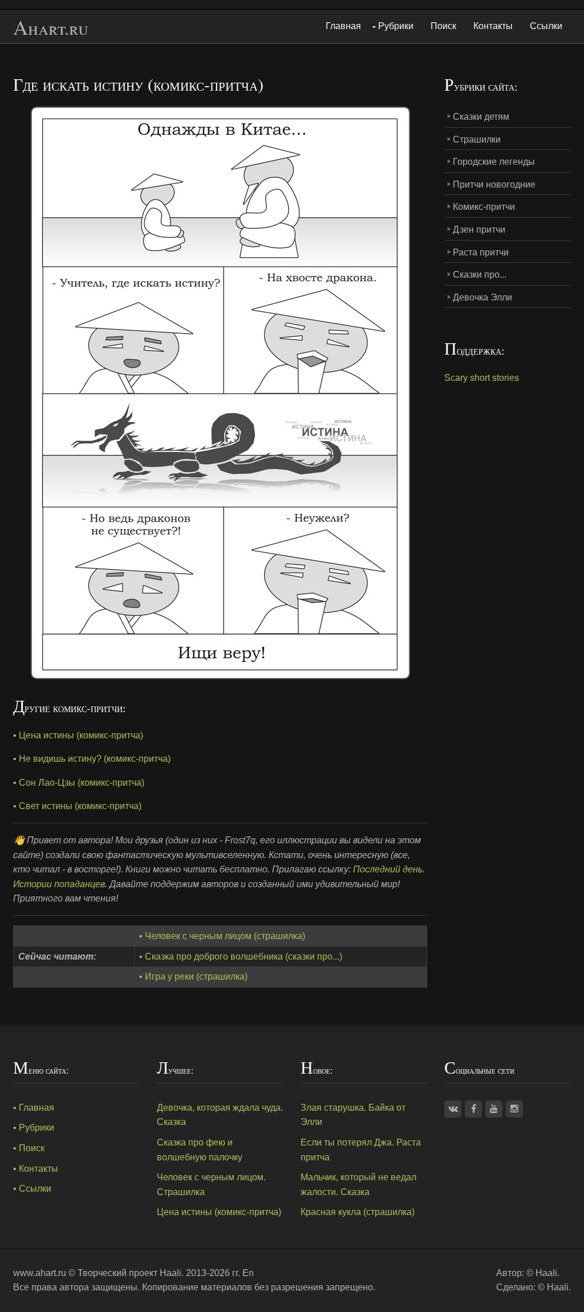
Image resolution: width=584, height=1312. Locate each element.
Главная (343, 26)
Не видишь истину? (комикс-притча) (95, 758)
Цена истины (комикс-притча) (81, 735)
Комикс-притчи (484, 207)
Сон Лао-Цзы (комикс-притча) (81, 782)
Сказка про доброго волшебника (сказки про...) (243, 956)
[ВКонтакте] (452, 1109)
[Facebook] (473, 1109)
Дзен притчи (479, 229)
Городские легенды (494, 161)
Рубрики (395, 26)
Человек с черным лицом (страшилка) (225, 936)
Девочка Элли (482, 297)
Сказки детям (481, 116)
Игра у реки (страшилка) (196, 976)
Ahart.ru (50, 27)
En (248, 1273)
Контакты (493, 26)
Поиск (443, 26)
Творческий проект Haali (129, 1273)
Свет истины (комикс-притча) (80, 806)
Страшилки (477, 139)
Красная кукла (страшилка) (358, 1212)
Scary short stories (481, 378)
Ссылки (546, 26)
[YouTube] (493, 1109)
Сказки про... (479, 274)
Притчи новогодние (494, 184)
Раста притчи (481, 252)
